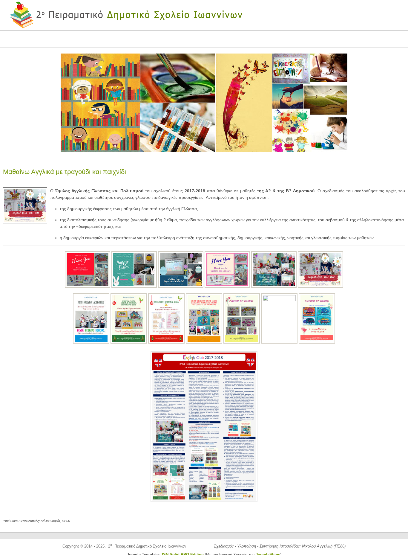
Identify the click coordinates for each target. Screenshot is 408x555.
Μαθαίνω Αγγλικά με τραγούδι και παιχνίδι (64, 172)
